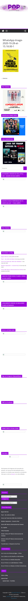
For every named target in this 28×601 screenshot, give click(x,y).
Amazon (13, 474)
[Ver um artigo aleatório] (25, 31)
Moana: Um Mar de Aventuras (18, 566)
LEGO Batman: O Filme (16, 562)
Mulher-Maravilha (15, 559)
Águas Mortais (4, 256)
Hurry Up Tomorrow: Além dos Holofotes (11, 261)
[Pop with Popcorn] (14, 5)
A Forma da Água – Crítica (15, 553)
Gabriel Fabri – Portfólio (9, 581)
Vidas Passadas (5, 530)
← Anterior (4, 78)
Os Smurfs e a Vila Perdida (17, 556)
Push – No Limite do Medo (7, 259)
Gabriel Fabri (4, 578)
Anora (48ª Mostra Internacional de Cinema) (12, 269)
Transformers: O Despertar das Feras (10, 544)
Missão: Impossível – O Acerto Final (10, 265)
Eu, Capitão (4, 527)
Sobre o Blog (4, 575)
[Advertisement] (14, 20)
